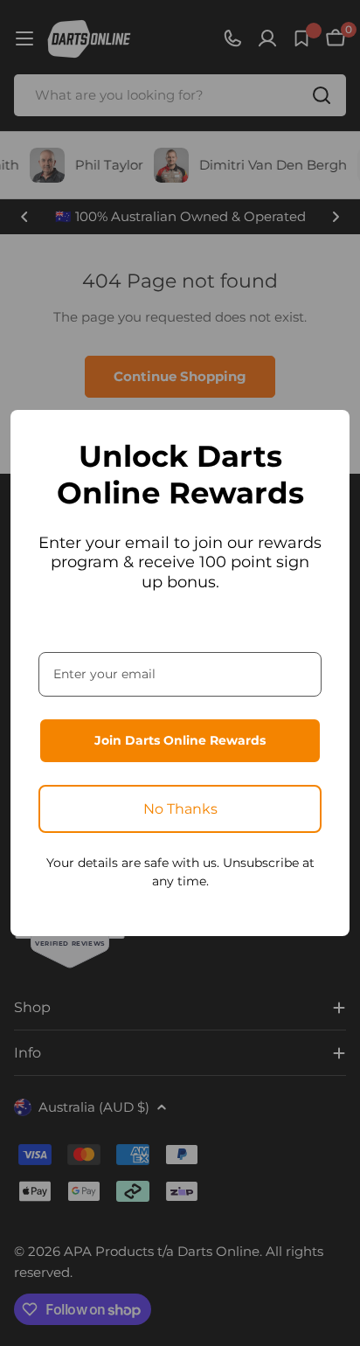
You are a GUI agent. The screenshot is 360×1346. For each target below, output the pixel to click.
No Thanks (180, 809)
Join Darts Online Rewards (180, 740)
